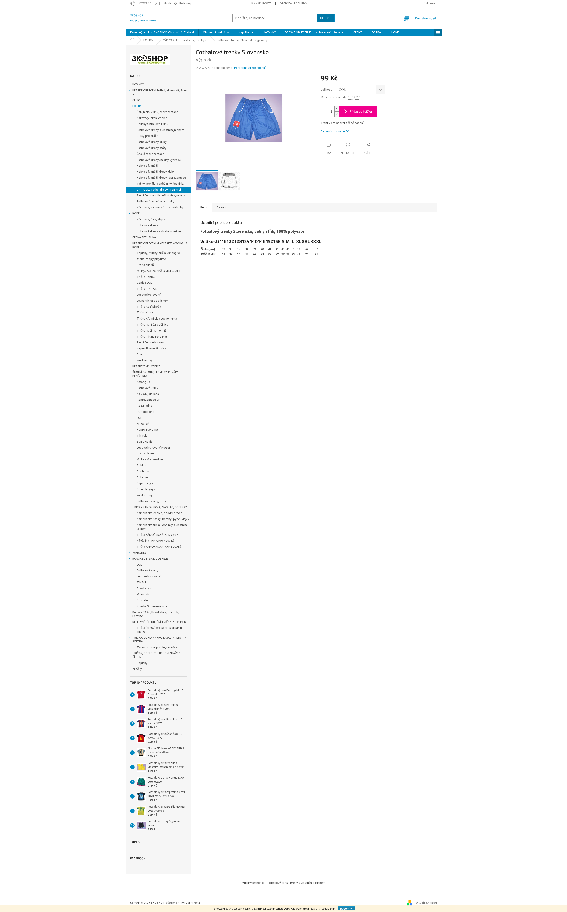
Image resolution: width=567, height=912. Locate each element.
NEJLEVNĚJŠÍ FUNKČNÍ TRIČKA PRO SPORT (160, 622)
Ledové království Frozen (154, 447)
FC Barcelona (145, 412)
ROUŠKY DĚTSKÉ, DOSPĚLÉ (150, 558)
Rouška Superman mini (152, 606)
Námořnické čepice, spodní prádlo (159, 513)
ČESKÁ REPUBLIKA (144, 237)
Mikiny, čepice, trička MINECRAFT (159, 271)
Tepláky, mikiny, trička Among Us (159, 253)
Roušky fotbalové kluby (152, 124)
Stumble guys (146, 489)
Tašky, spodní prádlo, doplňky (157, 647)
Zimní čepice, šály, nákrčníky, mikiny (161, 195)
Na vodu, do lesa (148, 394)
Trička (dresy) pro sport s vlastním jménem (160, 630)
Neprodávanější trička (151, 348)
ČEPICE (136, 100)
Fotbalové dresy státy (151, 148)
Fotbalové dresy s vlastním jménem (160, 130)
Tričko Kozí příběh (149, 307)
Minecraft (143, 423)
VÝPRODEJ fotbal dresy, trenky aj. (159, 190)
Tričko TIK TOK (147, 289)
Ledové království (149, 295)
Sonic (140, 354)
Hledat (325, 18)
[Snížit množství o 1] (336, 114)
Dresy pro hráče (147, 136)
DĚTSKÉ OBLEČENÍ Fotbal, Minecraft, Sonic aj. (160, 92)
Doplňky (142, 663)
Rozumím (346, 908)
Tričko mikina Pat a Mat (152, 336)
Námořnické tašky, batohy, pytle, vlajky (163, 519)
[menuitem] (162, 32)
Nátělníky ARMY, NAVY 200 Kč (155, 540)
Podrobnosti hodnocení (250, 68)
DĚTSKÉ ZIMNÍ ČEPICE (146, 366)
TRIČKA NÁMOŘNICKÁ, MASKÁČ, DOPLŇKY (159, 507)
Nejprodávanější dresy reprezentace (161, 178)
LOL (139, 418)
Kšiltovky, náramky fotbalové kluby (160, 207)
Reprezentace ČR (148, 400)
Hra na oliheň (145, 265)
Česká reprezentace (150, 154)
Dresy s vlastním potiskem (307, 883)
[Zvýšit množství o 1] (336, 108)
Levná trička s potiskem (152, 301)
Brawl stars (144, 588)
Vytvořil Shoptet (426, 903)
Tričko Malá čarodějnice (152, 324)
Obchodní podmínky (293, 4)
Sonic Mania (144, 441)
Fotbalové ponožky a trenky (155, 201)
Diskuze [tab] (222, 207)
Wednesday (145, 360)
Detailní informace (333, 131)
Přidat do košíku (361, 111)
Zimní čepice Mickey (150, 342)
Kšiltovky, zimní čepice (152, 118)
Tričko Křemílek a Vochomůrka (157, 318)
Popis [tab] (204, 207)
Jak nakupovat (261, 4)
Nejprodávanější (147, 166)
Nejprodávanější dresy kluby (156, 172)
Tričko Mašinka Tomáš (151, 330)
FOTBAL (137, 106)
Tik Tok (142, 435)
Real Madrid (144, 406)
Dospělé (142, 600)
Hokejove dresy (147, 225)
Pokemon (143, 477)
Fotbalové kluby (147, 388)
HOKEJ (136, 213)
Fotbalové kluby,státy (151, 501)
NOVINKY (138, 84)
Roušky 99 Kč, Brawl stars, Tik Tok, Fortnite (155, 614)
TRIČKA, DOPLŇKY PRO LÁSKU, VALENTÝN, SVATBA (159, 639)
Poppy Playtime (147, 429)
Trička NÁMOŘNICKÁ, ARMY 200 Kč (159, 546)
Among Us (143, 382)
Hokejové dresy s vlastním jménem (160, 231)
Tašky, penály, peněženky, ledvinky (160, 184)
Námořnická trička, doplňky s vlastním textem (162, 527)
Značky (137, 669)
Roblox (141, 465)
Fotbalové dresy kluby (152, 142)
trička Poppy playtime (151, 259)
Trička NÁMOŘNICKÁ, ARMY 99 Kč (158, 535)
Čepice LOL (144, 283)
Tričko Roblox (146, 277)
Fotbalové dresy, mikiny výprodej (159, 160)
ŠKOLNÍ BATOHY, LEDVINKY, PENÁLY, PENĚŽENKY (155, 374)
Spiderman (144, 471)
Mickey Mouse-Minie (150, 459)
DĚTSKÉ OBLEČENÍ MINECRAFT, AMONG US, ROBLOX (160, 245)
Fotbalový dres (278, 883)
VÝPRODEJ (139, 552)
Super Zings (145, 483)
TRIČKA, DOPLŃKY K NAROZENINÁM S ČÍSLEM (156, 655)
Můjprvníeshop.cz (253, 883)
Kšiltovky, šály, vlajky (151, 219)
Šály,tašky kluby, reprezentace (157, 112)
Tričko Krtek (145, 312)
